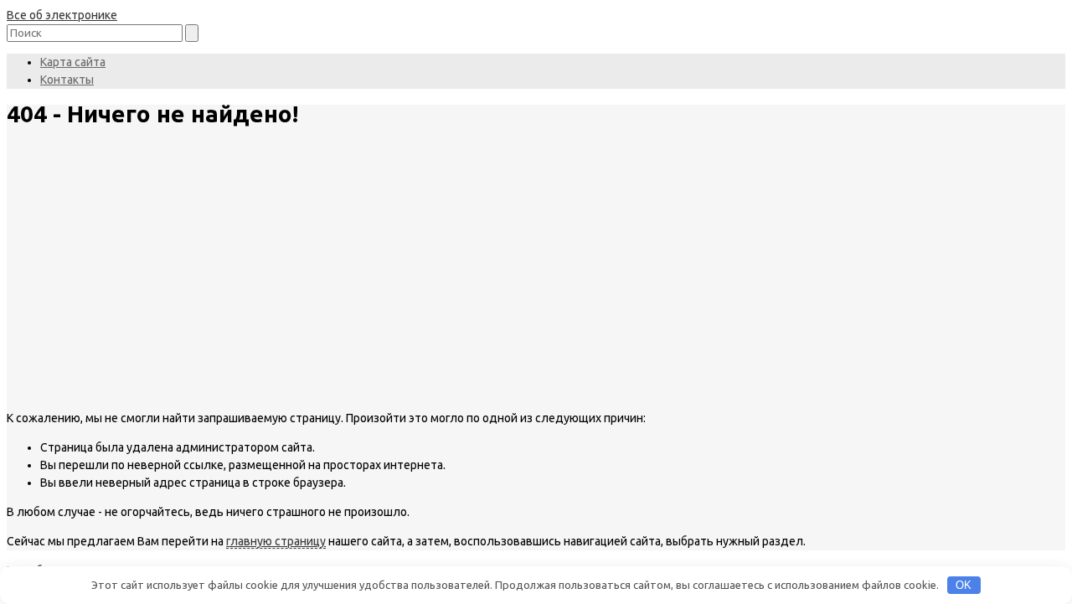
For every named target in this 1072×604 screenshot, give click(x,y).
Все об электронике (62, 15)
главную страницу (276, 541)
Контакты (67, 79)
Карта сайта (73, 62)
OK (964, 585)
